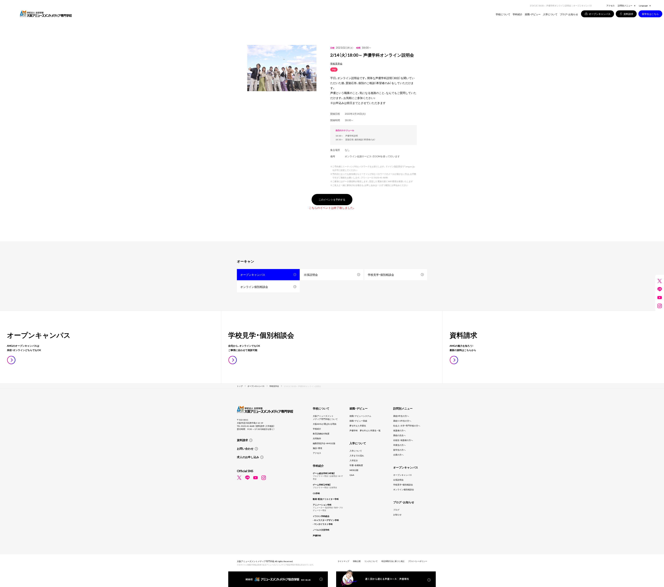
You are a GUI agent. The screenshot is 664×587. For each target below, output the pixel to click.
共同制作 (317, 438)
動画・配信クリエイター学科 (326, 498)
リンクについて (371, 561)
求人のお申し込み (248, 457)
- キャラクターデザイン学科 (326, 520)
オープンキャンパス (252, 274)
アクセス (610, 5)
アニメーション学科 (322, 504)
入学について (355, 450)
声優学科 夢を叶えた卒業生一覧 (365, 430)
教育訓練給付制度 (321, 433)
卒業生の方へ (399, 445)
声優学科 (317, 535)
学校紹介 (317, 428)
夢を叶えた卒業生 (357, 425)
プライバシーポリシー (417, 561)
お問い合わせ (245, 448)
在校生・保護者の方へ (403, 440)
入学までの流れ (356, 455)
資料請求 (242, 440)
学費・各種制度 (356, 465)
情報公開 (357, 561)
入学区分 (353, 460)
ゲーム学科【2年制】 (322, 484)
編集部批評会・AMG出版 (324, 443)
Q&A (351, 474)
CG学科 (316, 493)
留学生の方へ (399, 449)
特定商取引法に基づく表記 (392, 561)
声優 (334, 69)
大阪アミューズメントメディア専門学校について (325, 417)
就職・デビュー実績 (358, 420)
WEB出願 (353, 470)
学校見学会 (336, 63)
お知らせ (397, 514)
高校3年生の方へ (401, 415)
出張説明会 (311, 274)
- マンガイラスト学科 (323, 524)
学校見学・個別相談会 (381, 274)
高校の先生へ (399, 435)
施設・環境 (317, 448)
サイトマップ (343, 561)
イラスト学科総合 (321, 516)
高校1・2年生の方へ (402, 420)
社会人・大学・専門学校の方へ (406, 425)
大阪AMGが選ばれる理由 (324, 423)
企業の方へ (398, 454)
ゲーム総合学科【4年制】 (324, 473)
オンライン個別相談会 (254, 287)
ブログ (396, 509)
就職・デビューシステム (360, 415)
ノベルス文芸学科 (321, 529)
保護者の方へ (399, 430)
